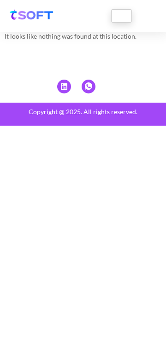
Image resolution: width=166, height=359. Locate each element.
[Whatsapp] (88, 86)
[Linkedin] (64, 86)
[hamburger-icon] (121, 16)
